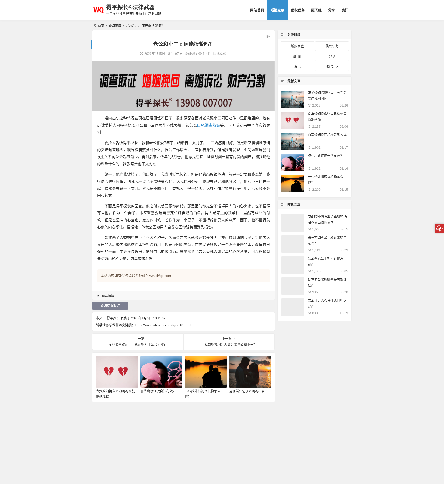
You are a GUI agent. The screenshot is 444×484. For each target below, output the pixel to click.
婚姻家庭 (277, 10)
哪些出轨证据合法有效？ (158, 391)
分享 (331, 10)
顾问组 (316, 10)
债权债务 (298, 10)
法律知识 (332, 66)
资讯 (345, 10)
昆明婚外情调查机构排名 (247, 391)
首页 (101, 26)
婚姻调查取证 (110, 306)
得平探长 (113, 318)
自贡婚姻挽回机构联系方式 (327, 135)
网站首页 (257, 10)
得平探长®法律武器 (130, 7)
